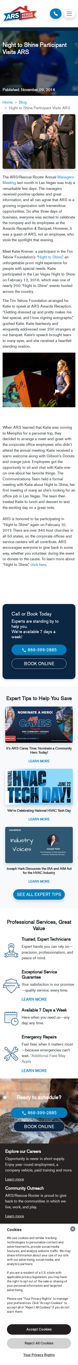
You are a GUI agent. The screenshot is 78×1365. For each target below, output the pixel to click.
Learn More (39, 761)
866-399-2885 (42, 649)
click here (38, 564)
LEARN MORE (34, 999)
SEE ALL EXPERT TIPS (39, 894)
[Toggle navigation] (69, 13)
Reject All (39, 1343)
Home (8, 102)
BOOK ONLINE (39, 663)
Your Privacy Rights (39, 1355)
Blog (23, 102)
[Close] (72, 1228)
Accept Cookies (39, 1329)
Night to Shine (50, 256)
